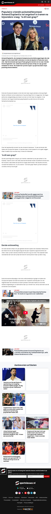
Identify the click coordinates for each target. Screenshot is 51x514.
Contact (5, 497)
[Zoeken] (45, 1)
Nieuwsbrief (31, 497)
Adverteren (24, 497)
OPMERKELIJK (4, 8)
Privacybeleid (7, 500)
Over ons (10, 497)
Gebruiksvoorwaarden (25, 500)
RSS (37, 497)
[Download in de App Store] (30, 488)
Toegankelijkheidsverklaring (39, 500)
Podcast (47, 5)
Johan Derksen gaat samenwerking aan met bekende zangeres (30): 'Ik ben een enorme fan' (13, 433)
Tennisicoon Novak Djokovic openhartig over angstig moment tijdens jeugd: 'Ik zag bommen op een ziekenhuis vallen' (13, 385)
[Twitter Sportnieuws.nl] (22, 493)
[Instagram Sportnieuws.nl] (19, 493)
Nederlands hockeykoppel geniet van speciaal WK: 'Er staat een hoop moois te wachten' (12, 458)
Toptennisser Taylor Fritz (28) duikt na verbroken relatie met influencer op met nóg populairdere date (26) (13, 410)
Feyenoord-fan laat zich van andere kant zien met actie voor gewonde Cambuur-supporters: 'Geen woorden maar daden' (36, 434)
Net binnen (41, 5)
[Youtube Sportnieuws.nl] (25, 493)
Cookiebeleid (15, 500)
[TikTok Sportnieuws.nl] (28, 493)
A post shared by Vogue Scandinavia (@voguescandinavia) (19, 142)
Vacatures (17, 497)
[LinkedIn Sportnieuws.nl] (31, 493)
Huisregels (19, 502)
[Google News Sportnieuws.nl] (34, 493)
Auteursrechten (43, 497)
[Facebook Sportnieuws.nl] (16, 493)
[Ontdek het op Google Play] (21, 488)
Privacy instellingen (28, 502)
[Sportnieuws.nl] (8, 2)
